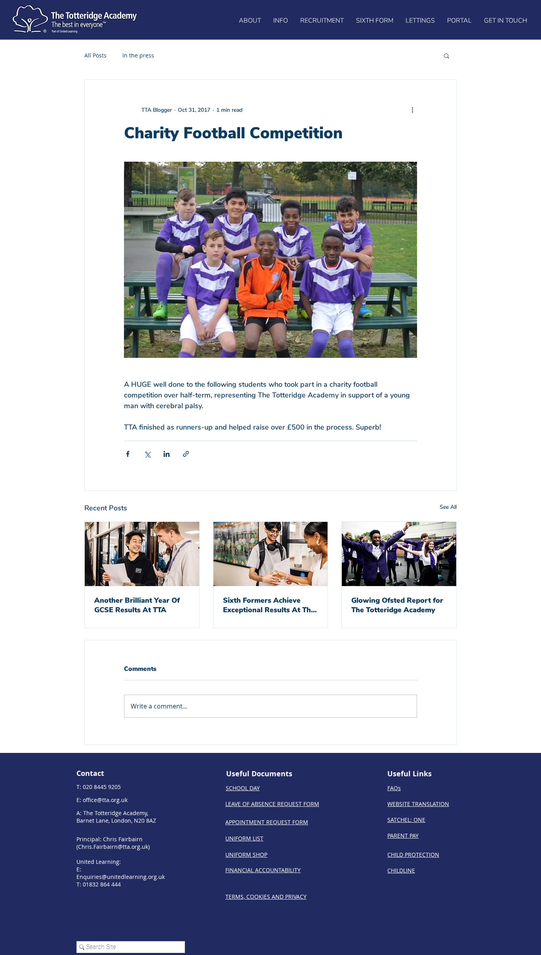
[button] (249, 21)
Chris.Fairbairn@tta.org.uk (113, 846)
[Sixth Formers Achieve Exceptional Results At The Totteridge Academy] (270, 554)
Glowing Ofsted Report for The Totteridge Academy (397, 605)
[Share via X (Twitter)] (147, 454)
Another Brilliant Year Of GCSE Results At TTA (137, 605)
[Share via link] (186, 454)
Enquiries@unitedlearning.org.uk (120, 877)
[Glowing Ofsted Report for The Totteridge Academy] (399, 554)
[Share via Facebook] (127, 454)
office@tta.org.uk (105, 800)
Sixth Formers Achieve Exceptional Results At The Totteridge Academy (269, 605)
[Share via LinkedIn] (166, 454)
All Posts (95, 55)
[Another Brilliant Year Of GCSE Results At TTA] (142, 554)
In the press (138, 55)
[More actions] (412, 110)
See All (448, 507)
